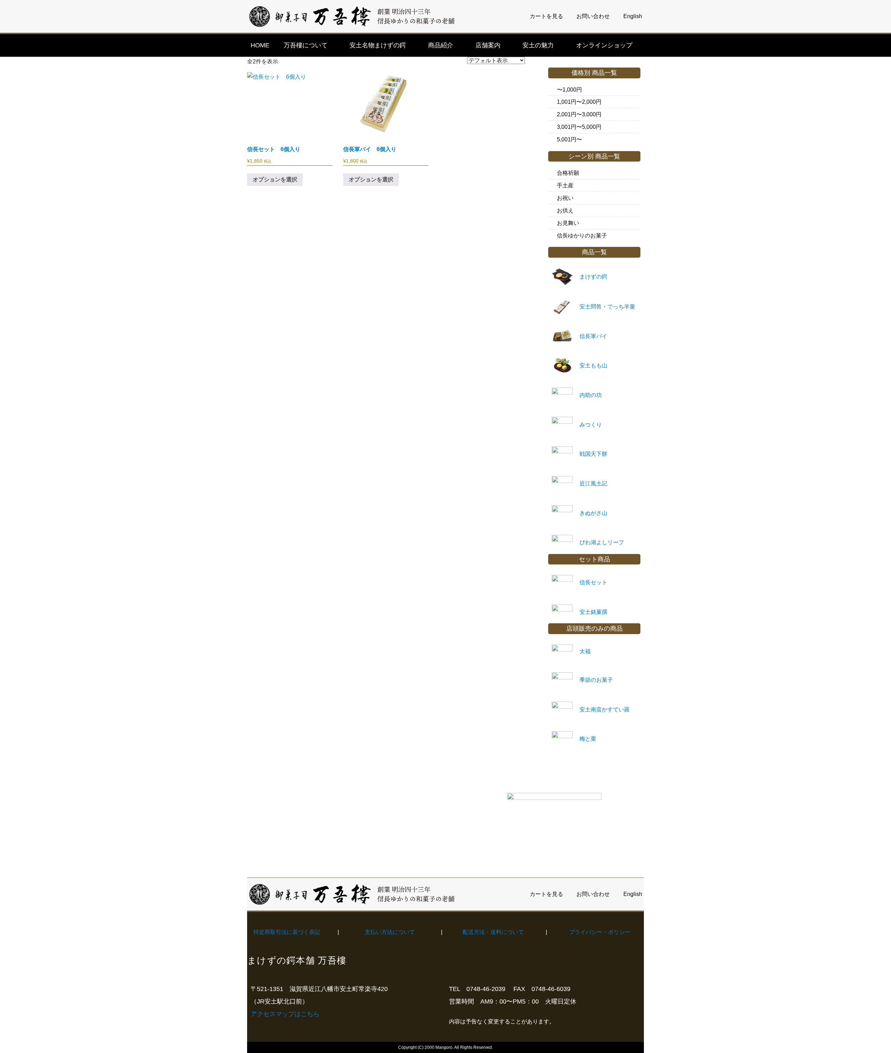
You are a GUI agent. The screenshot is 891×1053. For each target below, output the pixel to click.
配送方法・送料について (493, 932)
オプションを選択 (275, 179)
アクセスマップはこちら (285, 1014)
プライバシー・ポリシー (599, 932)
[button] (309, 45)
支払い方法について (390, 932)
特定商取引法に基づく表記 (286, 932)
